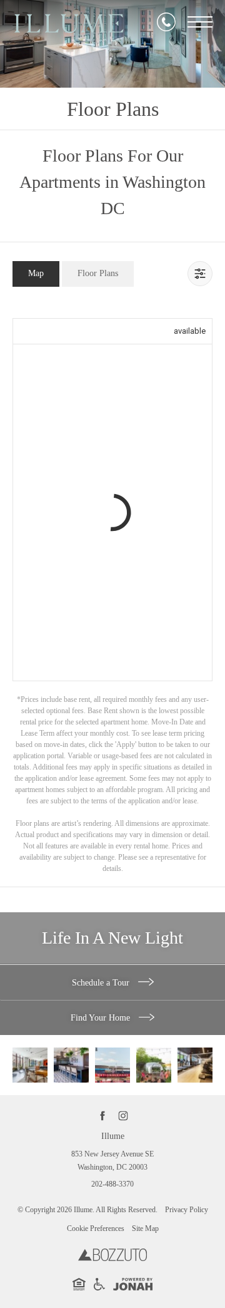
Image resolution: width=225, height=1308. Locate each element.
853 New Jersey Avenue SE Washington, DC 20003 (112, 1161)
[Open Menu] (200, 22)
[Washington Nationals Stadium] (112, 1065)
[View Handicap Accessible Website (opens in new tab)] (99, 1288)
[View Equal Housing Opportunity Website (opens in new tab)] (79, 1288)
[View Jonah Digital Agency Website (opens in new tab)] (132, 1286)
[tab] (35, 274)
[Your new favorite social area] (30, 1065)
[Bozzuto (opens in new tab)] (112, 1258)
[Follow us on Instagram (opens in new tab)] (123, 1115)
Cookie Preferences (95, 1228)
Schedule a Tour (102, 982)
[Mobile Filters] (200, 273)
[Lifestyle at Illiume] (153, 1065)
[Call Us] (166, 22)
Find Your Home (101, 1017)
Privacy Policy (186, 1209)
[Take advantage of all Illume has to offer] (71, 1065)
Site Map (145, 1228)
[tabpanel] (112, 590)
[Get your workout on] (195, 1065)
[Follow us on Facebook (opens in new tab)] (102, 1115)
